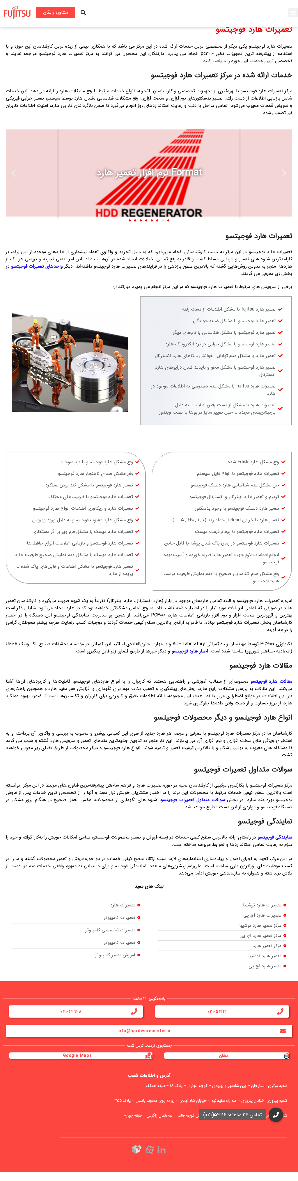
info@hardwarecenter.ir (144, 1031)
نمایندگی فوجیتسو (275, 837)
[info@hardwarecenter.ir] (283, 1031)
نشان (223, 1055)
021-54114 (217, 1011)
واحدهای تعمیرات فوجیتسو (37, 266)
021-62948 (71, 1011)
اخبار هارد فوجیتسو (190, 651)
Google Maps (77, 1055)
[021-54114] (280, 1011)
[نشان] (286, 1055)
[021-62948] (134, 1011)
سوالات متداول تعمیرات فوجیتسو (193, 799)
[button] (293, 12)
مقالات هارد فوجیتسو (271, 681)
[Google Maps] (149, 1055)
